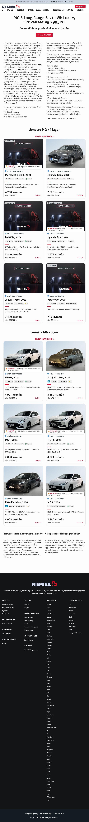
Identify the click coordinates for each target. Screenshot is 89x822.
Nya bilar (5, 611)
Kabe (48, 693)
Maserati (49, 718)
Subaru (49, 784)
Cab (70, 604)
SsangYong (50, 781)
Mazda (49, 724)
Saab (48, 768)
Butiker (70, 10)
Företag (20, 10)
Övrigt (71, 617)
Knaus (49, 699)
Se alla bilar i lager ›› (44, 136)
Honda (49, 674)
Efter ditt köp (59, 813)
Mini (48, 734)
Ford (48, 667)
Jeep (48, 689)
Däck (26, 624)
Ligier (48, 712)
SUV (70, 630)
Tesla (48, 791)
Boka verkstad (7, 624)
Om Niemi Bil (6, 634)
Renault (49, 762)
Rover (49, 765)
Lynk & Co (50, 715)
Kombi (71, 611)
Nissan (49, 743)
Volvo (48, 800)
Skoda (49, 775)
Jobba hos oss (58, 10)
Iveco (48, 683)
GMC (48, 671)
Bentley (49, 626)
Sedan (71, 620)
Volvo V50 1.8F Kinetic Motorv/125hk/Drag (63, 309)
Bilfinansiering (29, 617)
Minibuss (72, 614)
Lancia (49, 702)
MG (48, 731)
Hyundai (49, 677)
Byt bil (26, 604)
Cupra (49, 648)
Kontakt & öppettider (31, 650)
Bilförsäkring (28, 620)
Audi (48, 623)
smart (48, 778)
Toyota (49, 794)
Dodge (49, 655)
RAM (48, 759)
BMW (48, 630)
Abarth (49, 604)
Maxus (49, 721)
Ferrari (49, 661)
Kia (48, 696)
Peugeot (50, 749)
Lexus (49, 708)
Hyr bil (31, 10)
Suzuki (49, 787)
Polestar (49, 753)
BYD (48, 633)
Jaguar (49, 686)
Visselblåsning (45, 813)
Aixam (49, 611)
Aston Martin (51, 620)
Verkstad (81, 10)
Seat (48, 772)
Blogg (4, 643)
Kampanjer (80, 6)
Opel (48, 746)
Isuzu (48, 680)
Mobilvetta (50, 740)
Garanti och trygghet (31, 627)
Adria (48, 607)
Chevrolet (50, 639)
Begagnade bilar (7, 604)
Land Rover (50, 705)
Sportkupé (72, 626)
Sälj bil (10, 10)
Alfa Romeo (50, 614)
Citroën (49, 645)
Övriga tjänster (42, 10)
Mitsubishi (50, 737)
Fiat (48, 664)
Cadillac (49, 636)
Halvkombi (72, 607)
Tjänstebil (5, 614)
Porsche (49, 756)
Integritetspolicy (31, 813)
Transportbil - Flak (75, 633)
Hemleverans (28, 630)
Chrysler (49, 642)
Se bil (37, 195)
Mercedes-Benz (52, 727)
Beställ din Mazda (8, 607)
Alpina (49, 617)
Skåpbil (71, 623)
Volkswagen (51, 797)
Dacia (48, 652)
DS (48, 658)
